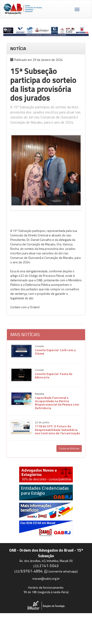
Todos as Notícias (69, 448)
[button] (15, 174)
